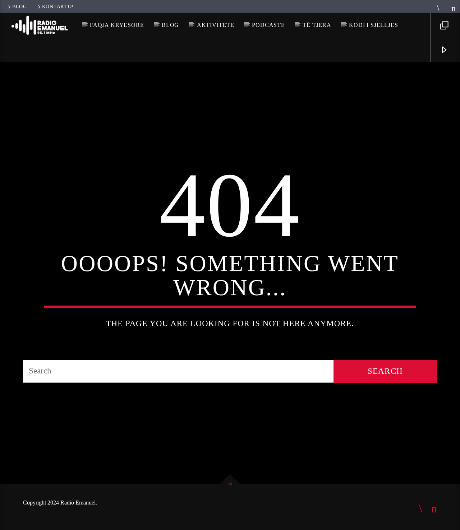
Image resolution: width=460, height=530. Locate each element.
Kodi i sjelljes (373, 25)
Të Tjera (317, 25)
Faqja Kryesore (117, 25)
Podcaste (268, 25)
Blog (19, 6)
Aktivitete (215, 25)
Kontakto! (58, 6)
